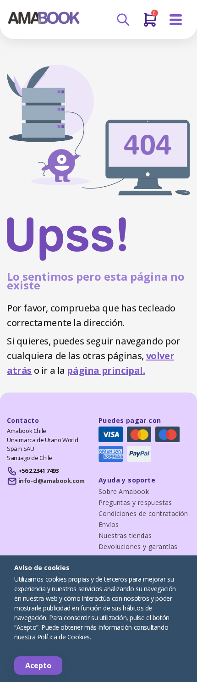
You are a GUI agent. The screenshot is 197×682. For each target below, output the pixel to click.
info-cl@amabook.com (51, 481)
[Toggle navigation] (176, 20)
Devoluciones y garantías (138, 546)
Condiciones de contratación (143, 513)
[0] (150, 23)
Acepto (38, 665)
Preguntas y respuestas (135, 502)
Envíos (108, 524)
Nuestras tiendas (125, 535)
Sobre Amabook (123, 491)
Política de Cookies (63, 636)
